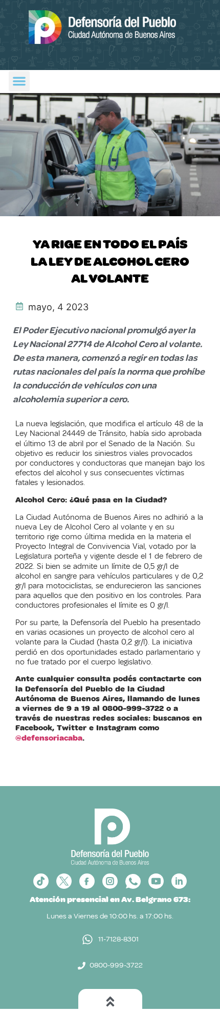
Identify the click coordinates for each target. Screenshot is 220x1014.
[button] (19, 81)
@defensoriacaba (48, 738)
